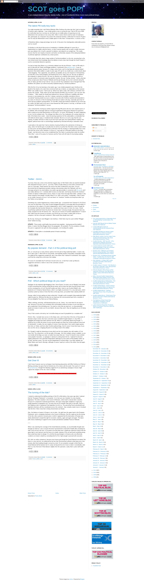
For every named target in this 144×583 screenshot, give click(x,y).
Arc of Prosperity (98, 176)
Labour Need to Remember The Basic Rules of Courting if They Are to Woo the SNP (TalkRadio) (103, 306)
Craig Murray (97, 153)
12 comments (49, 271)
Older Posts (83, 493)
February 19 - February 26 (100, 451)
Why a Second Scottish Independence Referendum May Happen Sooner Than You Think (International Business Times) (104, 277)
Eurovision (96, 207)
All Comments (97, 131)
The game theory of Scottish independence (104, 177)
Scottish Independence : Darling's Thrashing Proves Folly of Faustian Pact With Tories (103, 292)
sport (41, 458)
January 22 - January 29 (99, 460)
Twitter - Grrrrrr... (35, 179)
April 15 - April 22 (97, 433)
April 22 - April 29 (97, 431)
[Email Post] (54, 142)
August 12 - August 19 (99, 394)
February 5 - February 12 (99, 456)
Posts (95, 128)
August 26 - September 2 (99, 390)
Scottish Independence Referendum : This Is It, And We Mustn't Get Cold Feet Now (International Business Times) (104, 282)
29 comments (49, 350)
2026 (94, 315)
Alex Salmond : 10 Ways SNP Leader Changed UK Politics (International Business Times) (103, 262)
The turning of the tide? (39, 392)
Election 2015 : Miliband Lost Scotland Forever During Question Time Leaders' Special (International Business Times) (103, 252)
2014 (94, 342)
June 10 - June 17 (98, 415)
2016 (94, 337)
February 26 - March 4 (99, 449)
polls (37, 273)
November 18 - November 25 (101, 362)
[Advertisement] (56, 162)
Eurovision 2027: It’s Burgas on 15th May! (104, 166)
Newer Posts (31, 493)
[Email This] (30, 137)
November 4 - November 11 (100, 367)
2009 (94, 474)
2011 (94, 470)
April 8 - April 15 (97, 435)
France (34, 458)
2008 (94, 477)
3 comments (49, 382)
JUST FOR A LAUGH (99, 147)
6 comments (49, 240)
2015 (94, 340)
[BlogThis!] (32, 137)
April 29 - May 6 (97, 428)
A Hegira (96, 189)
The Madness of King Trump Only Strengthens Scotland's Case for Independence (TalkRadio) (102, 301)
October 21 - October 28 (99, 371)
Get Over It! (33, 360)
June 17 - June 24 (98, 412)
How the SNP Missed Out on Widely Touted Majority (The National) (104, 224)
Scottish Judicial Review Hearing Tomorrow (104, 154)
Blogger (82, 579)
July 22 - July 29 (97, 401)
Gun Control (96, 211)
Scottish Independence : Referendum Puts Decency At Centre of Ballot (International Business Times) (104, 297)
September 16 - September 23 (101, 383)
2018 (94, 333)
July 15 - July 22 (97, 403)
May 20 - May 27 (97, 421)
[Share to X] (33, 137)
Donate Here (96, 138)
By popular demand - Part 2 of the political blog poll (52, 248)
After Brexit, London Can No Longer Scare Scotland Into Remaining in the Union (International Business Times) (104, 238)
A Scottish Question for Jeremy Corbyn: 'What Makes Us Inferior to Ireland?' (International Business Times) (103, 233)
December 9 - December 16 (100, 355)
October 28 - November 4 (100, 369)
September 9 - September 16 (101, 385)
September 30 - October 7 (100, 378)
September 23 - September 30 (101, 380)
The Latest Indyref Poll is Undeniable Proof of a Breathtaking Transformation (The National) (104, 220)
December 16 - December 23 (101, 353)
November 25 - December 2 (100, 360)
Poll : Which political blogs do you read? (47, 281)
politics (34, 144)
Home (57, 493)
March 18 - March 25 (98, 442)
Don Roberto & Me (99, 188)
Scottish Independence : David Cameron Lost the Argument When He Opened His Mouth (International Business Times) (104, 287)
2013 (94, 344)
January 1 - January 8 (99, 467)
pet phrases (33, 367)
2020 (94, 328)
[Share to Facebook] (35, 137)
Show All (114, 198)
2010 (94, 472)
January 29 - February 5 (99, 458)
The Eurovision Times (100, 165)
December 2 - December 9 (100, 358)
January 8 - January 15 (99, 465)
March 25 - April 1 (98, 440)
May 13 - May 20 (97, 424)
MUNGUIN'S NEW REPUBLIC (102, 146)
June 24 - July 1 (97, 410)
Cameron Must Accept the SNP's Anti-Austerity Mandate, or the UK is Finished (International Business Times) (103, 247)
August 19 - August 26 (99, 392)
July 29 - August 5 (98, 399)
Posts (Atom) (38, 496)
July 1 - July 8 (97, 408)
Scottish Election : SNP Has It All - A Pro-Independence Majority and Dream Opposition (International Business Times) (104, 242)
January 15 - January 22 (99, 463)
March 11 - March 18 (98, 444)
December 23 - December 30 (101, 351)
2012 (94, 347)
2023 (94, 321)
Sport (94, 209)
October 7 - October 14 (99, 376)
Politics (95, 205)
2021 (94, 326)
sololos (71, 579)
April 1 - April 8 (97, 437)
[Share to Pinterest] (37, 137)
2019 (94, 331)
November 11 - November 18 (101, 364)
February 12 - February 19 (100, 453)
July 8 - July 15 (97, 406)
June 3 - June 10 (97, 417)
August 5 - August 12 (98, 396)
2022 (94, 324)
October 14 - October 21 (99, 374)
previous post (71, 67)
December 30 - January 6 (100, 348)
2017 (94, 335)
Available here (97, 565)
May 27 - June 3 (97, 419)
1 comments (49, 142)
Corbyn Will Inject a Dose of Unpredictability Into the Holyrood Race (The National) (103, 228)
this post (79, 190)
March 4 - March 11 (98, 447)
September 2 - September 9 (100, 387)
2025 (94, 317)
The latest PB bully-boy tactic (41, 26)
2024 (94, 319)
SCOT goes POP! (56, 9)
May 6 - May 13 (97, 426)
